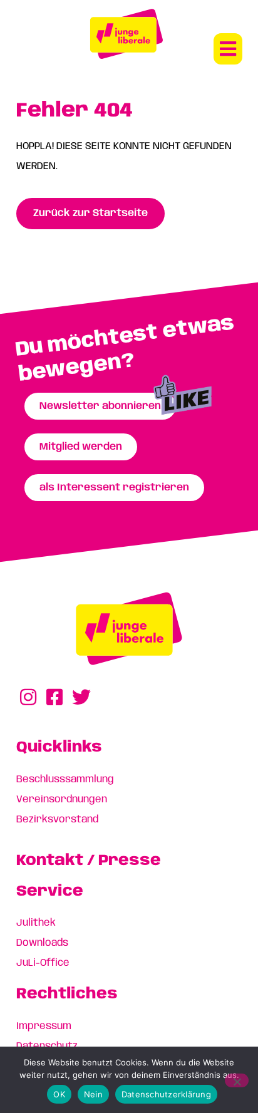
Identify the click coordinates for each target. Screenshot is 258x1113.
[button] (228, 49)
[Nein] (237, 1080)
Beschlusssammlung (65, 779)
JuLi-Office (43, 963)
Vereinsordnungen (61, 799)
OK (59, 1094)
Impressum (43, 1026)
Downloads (42, 943)
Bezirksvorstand (57, 819)
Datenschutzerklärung (166, 1094)
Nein (93, 1094)
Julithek (36, 923)
